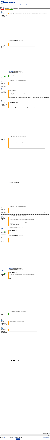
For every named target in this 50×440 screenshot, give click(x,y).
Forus (1, 88)
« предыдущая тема (44, 433)
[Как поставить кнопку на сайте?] (18, 439)
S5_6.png (10, 430)
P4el (1, 73)
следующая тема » (48, 433)
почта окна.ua (4, 437)
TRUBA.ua (15, 437)
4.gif (9, 182)
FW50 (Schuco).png (11, 71)
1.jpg (9, 39)
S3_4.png (10, 390)
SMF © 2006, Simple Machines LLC (46, 437)
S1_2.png (10, 360)
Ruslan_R (2, 80)
